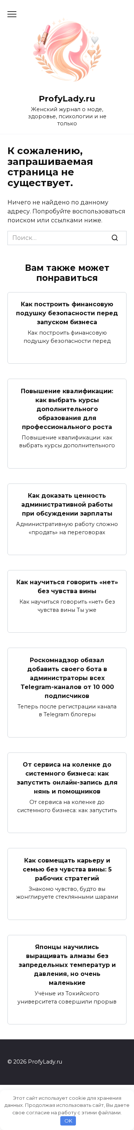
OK (68, 1121)
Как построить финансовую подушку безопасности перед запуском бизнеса (67, 313)
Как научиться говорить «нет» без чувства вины (67, 587)
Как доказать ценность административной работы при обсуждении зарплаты (67, 504)
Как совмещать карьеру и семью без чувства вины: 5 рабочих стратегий (67, 869)
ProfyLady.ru (67, 98)
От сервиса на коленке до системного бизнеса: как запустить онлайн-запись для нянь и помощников (67, 778)
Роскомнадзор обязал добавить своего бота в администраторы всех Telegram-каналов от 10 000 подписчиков (67, 677)
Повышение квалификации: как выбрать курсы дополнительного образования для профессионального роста (67, 408)
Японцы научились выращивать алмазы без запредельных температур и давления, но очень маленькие (67, 964)
